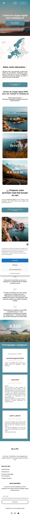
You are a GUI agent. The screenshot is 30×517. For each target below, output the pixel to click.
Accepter (15, 260)
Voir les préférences (15, 269)
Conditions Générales (15, 273)
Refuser (15, 265)
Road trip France (5, 471)
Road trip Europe (5, 469)
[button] (27, 244)
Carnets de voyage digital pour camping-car (7, 475)
